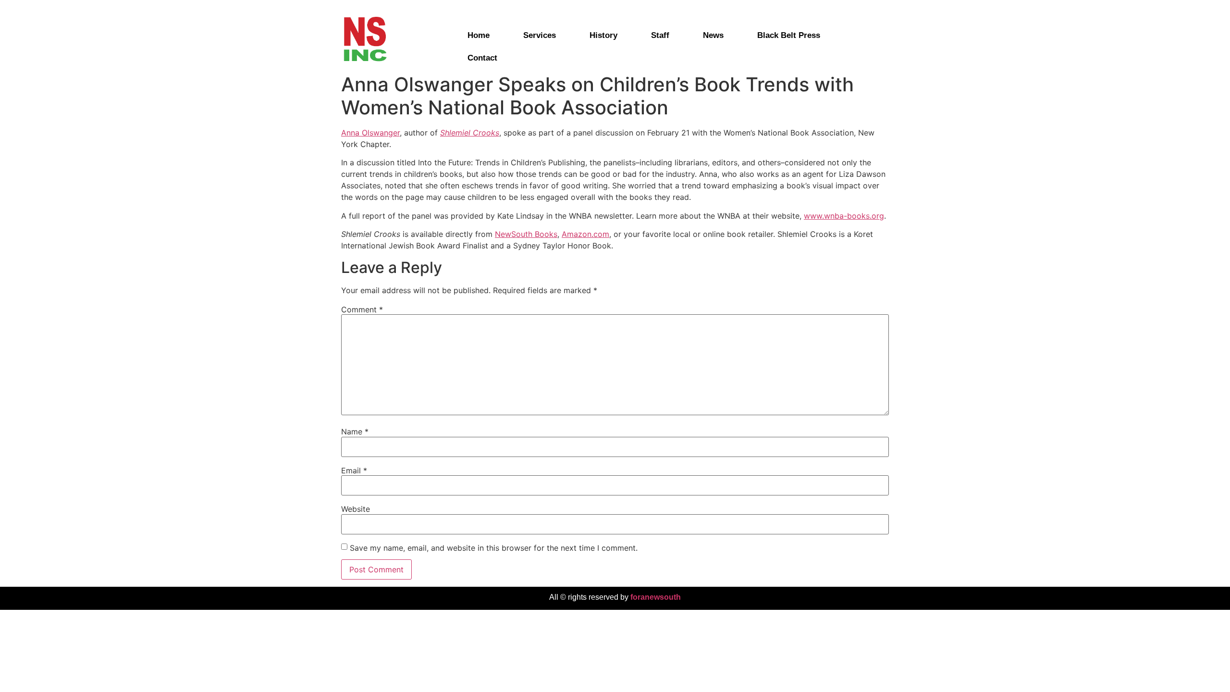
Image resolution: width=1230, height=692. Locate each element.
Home (478, 35)
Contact (482, 57)
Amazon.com (585, 234)
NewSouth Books (526, 234)
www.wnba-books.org (844, 216)
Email (354, 470)
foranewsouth (655, 597)
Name (355, 431)
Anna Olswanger (370, 132)
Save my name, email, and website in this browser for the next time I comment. (494, 548)
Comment (362, 309)
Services (539, 35)
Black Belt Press (788, 35)
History (603, 35)
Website (355, 509)
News (713, 35)
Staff (660, 35)
